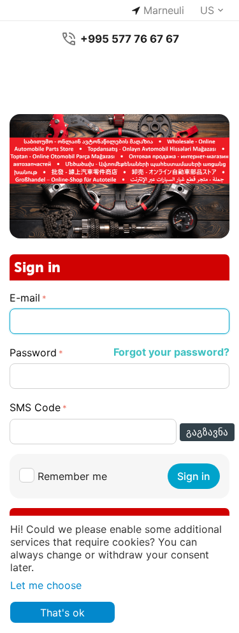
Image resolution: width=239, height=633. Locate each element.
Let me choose (46, 585)
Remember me (72, 476)
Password (33, 352)
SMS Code (35, 407)
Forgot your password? (171, 352)
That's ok (62, 612)
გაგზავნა (207, 431)
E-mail (25, 297)
